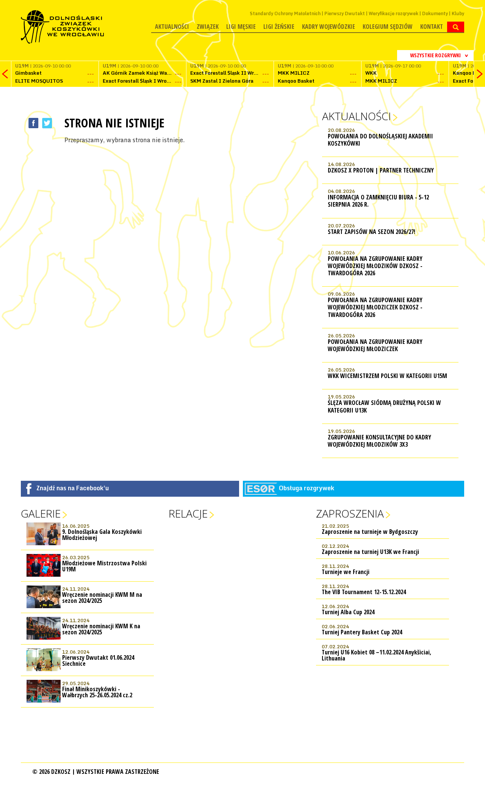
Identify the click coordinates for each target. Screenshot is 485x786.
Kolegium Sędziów (388, 26)
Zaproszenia (350, 513)
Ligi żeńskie (278, 26)
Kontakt (431, 26)
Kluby (458, 13)
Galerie (41, 513)
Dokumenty (435, 13)
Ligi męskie (241, 26)
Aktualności (172, 26)
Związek (208, 26)
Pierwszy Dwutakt (344, 13)
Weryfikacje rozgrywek (393, 13)
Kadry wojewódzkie (328, 26)
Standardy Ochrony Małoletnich (285, 13)
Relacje (188, 513)
